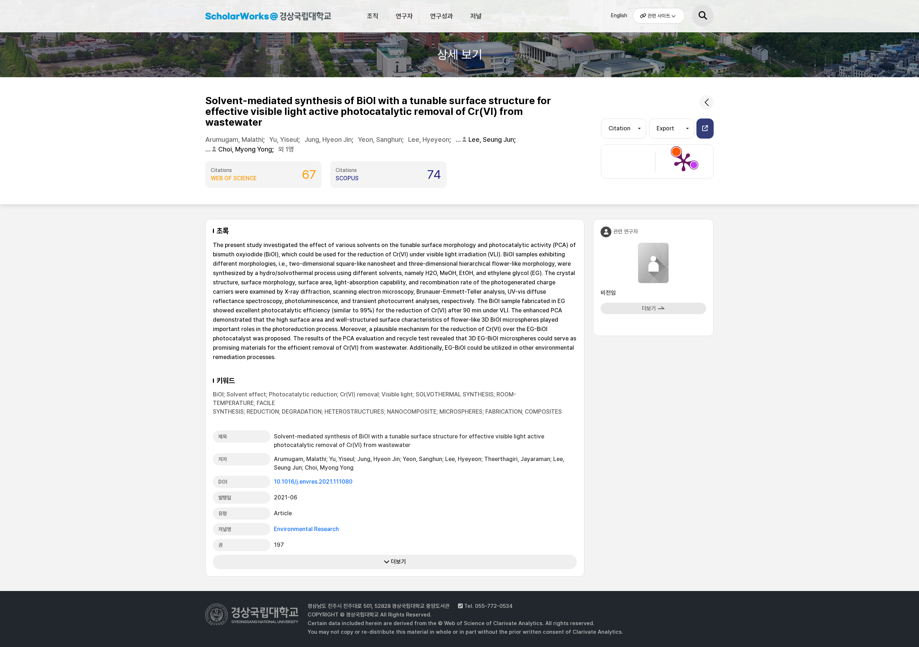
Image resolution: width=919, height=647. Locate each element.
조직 (372, 16)
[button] (705, 128)
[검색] (703, 16)
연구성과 (441, 16)
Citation (619, 128)
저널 (476, 16)
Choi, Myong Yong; (246, 149)
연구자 (404, 16)
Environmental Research (306, 529)
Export (665, 128)
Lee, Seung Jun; (492, 139)
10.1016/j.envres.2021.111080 (313, 481)
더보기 (397, 561)
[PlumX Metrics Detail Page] (683, 161)
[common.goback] (706, 102)
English (619, 15)
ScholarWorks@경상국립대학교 (264, 17)
